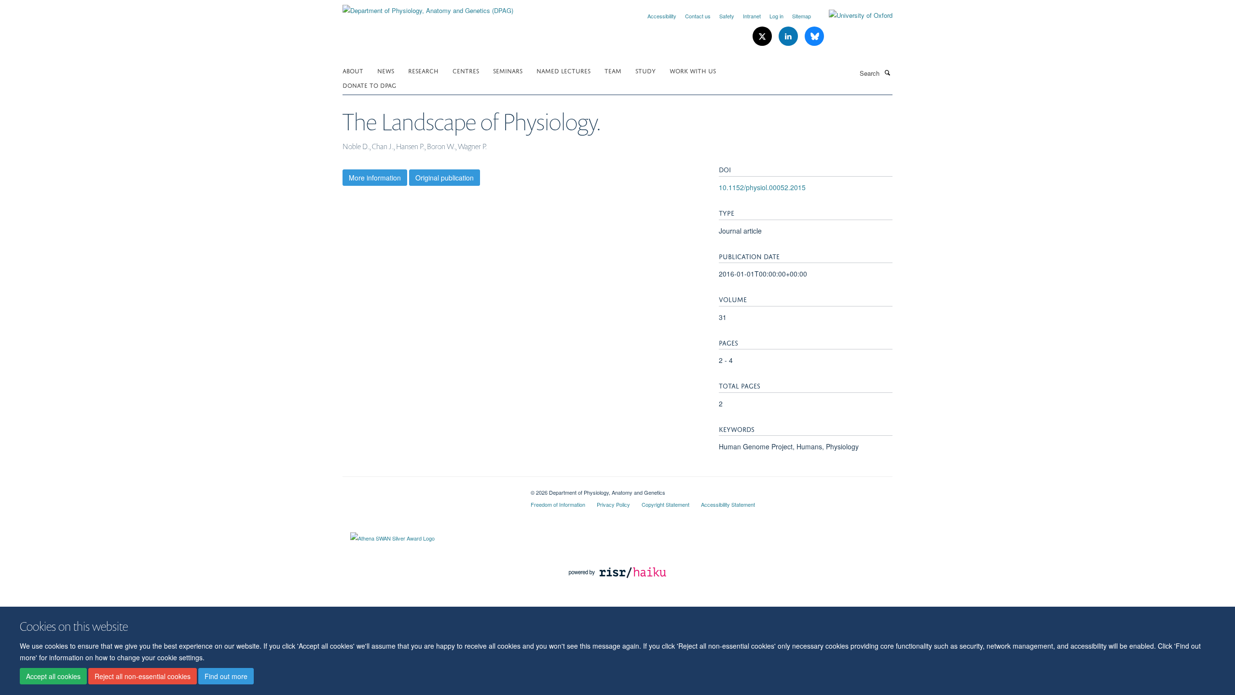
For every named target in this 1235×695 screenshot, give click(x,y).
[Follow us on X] (763, 36)
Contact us (698, 16)
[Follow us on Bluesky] (814, 36)
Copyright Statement (665, 504)
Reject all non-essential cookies (143, 676)
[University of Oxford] (853, 15)
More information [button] (375, 177)
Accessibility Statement (728, 504)
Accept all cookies (53, 676)
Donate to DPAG (369, 84)
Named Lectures (563, 70)
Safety (726, 16)
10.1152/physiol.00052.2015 (762, 187)
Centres (466, 70)
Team (612, 70)
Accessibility (661, 16)
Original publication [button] (444, 177)
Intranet (752, 16)
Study (645, 70)
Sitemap (801, 16)
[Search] (887, 72)
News (385, 70)
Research (423, 70)
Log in (776, 16)
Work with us (693, 70)
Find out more (226, 676)
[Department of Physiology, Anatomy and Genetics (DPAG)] (428, 7)
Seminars (507, 70)
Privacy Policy (613, 504)
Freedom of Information (558, 504)
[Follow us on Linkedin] (789, 36)
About (353, 70)
